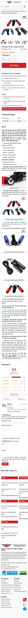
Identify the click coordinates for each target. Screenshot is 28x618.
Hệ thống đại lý (4, 583)
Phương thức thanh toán (7, 587)
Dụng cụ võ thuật (11, 11)
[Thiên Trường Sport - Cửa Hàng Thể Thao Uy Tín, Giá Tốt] (14, 2)
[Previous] (3, 27)
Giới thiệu (3, 581)
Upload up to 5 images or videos (11, 438)
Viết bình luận (14, 394)
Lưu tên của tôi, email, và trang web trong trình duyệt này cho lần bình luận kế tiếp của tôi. (14, 459)
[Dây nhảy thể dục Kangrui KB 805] (8, 409)
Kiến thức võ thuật (5, 605)
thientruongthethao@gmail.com (11, 567)
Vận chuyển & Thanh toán (7, 585)
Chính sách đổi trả (5, 591)
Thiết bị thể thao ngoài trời (20, 591)
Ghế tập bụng (17, 585)
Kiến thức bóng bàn (6, 599)
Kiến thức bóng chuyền (6, 607)
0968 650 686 (6, 564)
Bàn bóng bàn (17, 587)
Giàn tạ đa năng (18, 583)
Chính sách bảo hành (6, 589)
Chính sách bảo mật (6, 593)
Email (4, 450)
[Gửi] (24, 6)
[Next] (24, 27)
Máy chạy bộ (17, 589)
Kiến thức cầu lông (5, 603)
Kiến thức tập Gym (5, 601)
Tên (3, 444)
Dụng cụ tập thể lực (21, 11)
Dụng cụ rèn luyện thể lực (18, 137)
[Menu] (2, 6)
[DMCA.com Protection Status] (23, 573)
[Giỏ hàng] (26, 2)
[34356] (14, 59)
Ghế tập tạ (16, 581)
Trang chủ (3, 11)
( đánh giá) (11, 52)
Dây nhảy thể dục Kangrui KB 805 (18, 409)
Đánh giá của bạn (6, 420)
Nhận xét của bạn (7, 425)
